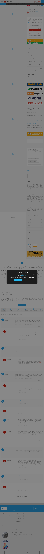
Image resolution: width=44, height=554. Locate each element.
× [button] (36, 271)
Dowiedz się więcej (23, 275)
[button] (22, 282)
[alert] (22, 277)
